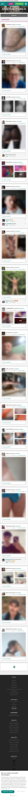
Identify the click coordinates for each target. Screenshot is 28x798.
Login (11, 3)
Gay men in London (14, 721)
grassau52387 (8, 223)
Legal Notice (14, 685)
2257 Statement (14, 691)
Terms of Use (14, 684)
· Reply (7, 156)
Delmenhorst (23, 431)
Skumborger (8, 559)
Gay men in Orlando (14, 747)
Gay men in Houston (14, 749)
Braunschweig (21, 527)
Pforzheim (21, 98)
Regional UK (14, 720)
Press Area (14, 706)
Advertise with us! (14, 714)
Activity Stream (5, 19)
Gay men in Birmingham (14, 727)
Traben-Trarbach (22, 188)
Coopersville (21, 455)
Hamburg (21, 310)
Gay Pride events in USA (14, 751)
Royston (21, 269)
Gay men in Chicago (14, 746)
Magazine (14, 680)
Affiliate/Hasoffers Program (14, 715)
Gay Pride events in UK (14, 732)
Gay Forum (14, 682)
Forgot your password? (14, 701)
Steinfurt (20, 570)
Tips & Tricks (14, 704)
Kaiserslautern (22, 123)
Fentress (21, 334)
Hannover (20, 491)
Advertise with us (14, 694)
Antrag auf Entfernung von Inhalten (14, 689)
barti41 (6, 154)
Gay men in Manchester (14, 723)
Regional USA (14, 737)
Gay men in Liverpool (14, 725)
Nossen (20, 26)
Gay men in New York (14, 739)
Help (14, 702)
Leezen (20, 62)
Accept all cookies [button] (8, 791)
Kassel (20, 233)
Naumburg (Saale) (22, 406)
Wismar (21, 370)
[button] (14, 795)
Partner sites (14, 708)
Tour (14, 678)
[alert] (14, 784)
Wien (20, 630)
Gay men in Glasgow (14, 730)
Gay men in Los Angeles (14, 742)
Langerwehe (21, 594)
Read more (7, 789)
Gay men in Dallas (14, 744)
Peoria (20, 164)
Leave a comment (7, 54)
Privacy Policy (14, 687)
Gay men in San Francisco (14, 740)
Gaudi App (14, 709)
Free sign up (19, 3)
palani (6, 300)
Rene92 (7, 219)
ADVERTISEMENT (14, 712)
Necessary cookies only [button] (21, 791)
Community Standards (14, 692)
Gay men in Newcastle (14, 729)
